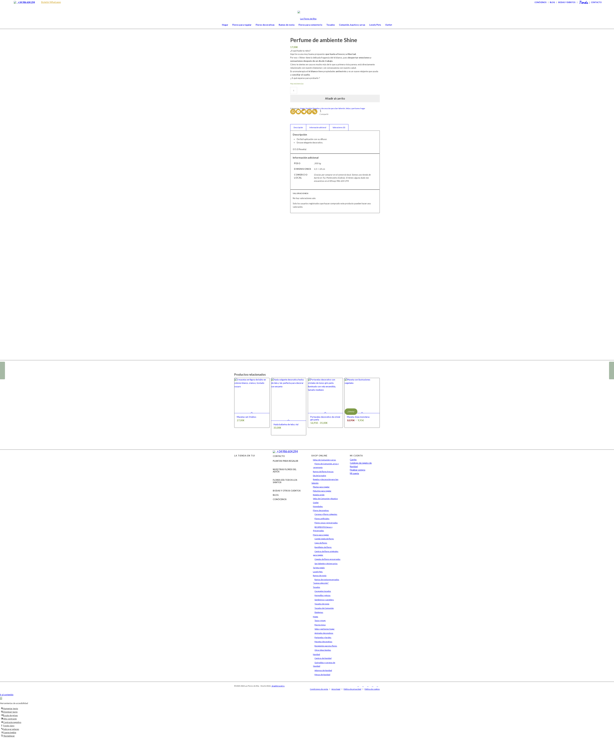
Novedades (318, 506)
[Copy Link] (314, 111)
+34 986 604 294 (26, 2)
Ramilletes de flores (323, 547)
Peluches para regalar (322, 491)
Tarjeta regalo (319, 567)
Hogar (302, 108)
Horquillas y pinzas (323, 595)
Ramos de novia (319, 575)
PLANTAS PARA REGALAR (285, 461)
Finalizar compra (357, 470)
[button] (1, 698)
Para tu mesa (320, 625)
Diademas (319, 612)
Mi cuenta (354, 473)
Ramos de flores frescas (323, 471)
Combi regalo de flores (324, 539)
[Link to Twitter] (367, 685)
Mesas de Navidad (322, 674)
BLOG (276, 495)
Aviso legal (335, 689)
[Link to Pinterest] (377, 685)
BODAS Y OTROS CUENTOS (287, 490)
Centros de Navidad (323, 658)
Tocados (316, 587)
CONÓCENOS (280, 499)
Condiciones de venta (319, 689)
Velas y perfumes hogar (355, 108)
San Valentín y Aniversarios (326, 563)
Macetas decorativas (323, 641)
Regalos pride (318, 495)
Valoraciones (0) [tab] (339, 127)
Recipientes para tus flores (326, 646)
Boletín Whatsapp (51, 2)
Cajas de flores (321, 543)
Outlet (316, 502)
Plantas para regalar (321, 487)
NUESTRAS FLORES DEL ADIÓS (284, 470)
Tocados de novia (322, 604)
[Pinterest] (309, 111)
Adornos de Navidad (323, 670)
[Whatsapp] (293, 111)
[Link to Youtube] (372, 685)
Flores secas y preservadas (326, 523)
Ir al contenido (6, 694)
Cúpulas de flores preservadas (327, 559)
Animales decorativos (324, 633)
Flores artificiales (322, 518)
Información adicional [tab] (317, 127)
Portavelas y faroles (323, 637)
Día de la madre (319, 475)
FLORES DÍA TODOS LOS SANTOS (285, 481)
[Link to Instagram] (363, 685)
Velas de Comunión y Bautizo (325, 498)
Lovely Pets (318, 571)
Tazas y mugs (320, 620)
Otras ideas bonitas (323, 650)
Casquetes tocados (323, 591)
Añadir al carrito (335, 98)
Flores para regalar (321, 535)
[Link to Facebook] (358, 685)
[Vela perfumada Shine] (2, 370)
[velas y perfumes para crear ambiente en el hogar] (242, 224)
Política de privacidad (352, 689)
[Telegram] (304, 111)
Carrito (353, 459)
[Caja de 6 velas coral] (611, 370)
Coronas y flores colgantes (326, 514)
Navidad (309, 108)
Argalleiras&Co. (278, 686)
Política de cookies (372, 689)
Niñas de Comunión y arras (324, 460)
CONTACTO (279, 456)
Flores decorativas (321, 510)
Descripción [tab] (298, 127)
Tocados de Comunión (324, 608)
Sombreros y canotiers (324, 599)
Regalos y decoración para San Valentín (329, 108)
